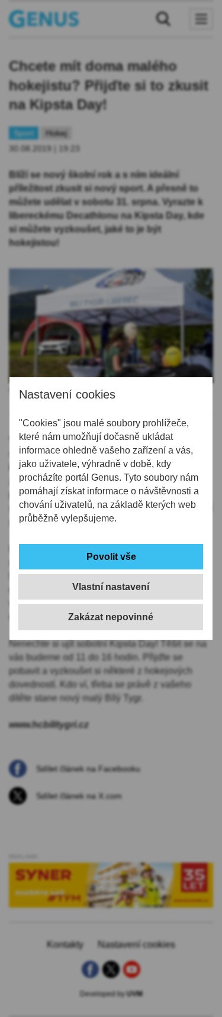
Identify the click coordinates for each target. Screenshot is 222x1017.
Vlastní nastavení (110, 587)
